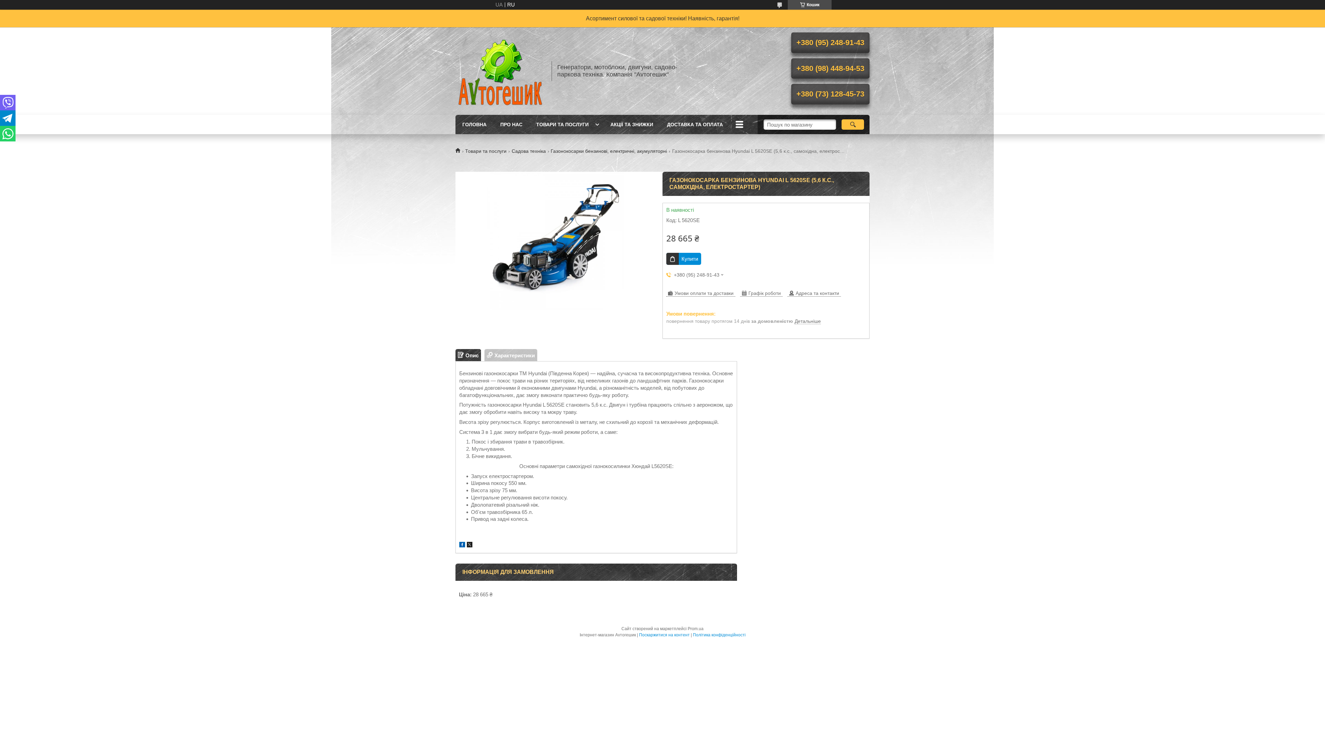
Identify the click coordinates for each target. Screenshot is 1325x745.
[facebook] (462, 545)
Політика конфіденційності (719, 635)
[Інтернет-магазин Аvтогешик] (500, 71)
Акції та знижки (631, 124)
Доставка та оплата (695, 124)
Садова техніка (529, 151)
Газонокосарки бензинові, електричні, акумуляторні (609, 151)
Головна (474, 124)
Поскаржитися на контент (664, 635)
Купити (689, 259)
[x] (469, 545)
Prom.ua (696, 628)
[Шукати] (853, 124)
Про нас (511, 124)
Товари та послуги (562, 124)
